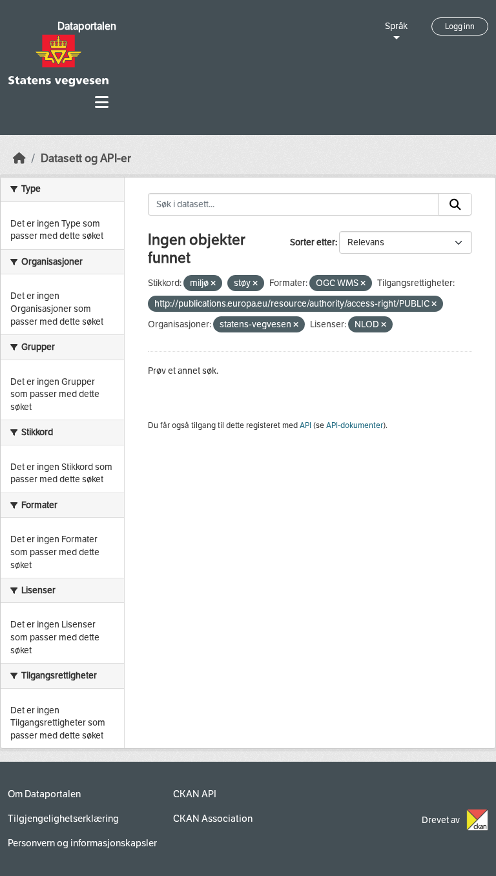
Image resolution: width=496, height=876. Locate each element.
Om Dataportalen (44, 794)
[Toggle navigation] (101, 102)
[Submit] (455, 204)
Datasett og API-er (86, 158)
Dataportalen (86, 26)
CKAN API (194, 794)
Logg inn (460, 26)
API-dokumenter (354, 425)
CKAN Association (213, 818)
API (305, 425)
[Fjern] (213, 284)
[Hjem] (19, 158)
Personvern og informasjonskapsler (82, 843)
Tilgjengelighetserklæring (63, 818)
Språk (396, 26)
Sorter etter (312, 242)
